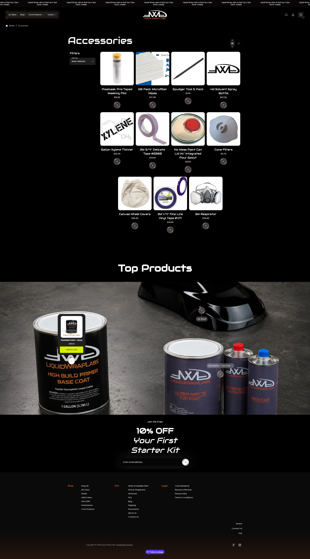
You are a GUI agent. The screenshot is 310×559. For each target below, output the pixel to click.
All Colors (85, 489)
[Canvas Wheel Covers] (135, 193)
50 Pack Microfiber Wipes (152, 91)
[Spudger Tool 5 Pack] (188, 68)
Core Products (87, 509)
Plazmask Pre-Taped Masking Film (117, 91)
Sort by (75, 58)
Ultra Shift (85, 501)
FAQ (130, 497)
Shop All (84, 486)
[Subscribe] (185, 462)
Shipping (132, 505)
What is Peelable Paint (138, 486)
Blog (130, 501)
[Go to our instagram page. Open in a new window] (239, 545)
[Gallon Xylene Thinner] (117, 129)
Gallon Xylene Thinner (117, 149)
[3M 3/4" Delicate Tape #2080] (152, 129)
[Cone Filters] (223, 129)
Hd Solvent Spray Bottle (223, 91)
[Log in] (293, 14)
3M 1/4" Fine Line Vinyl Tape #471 (170, 216)
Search (239, 523)
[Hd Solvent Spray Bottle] (223, 68)
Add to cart (71, 349)
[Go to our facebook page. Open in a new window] (233, 545)
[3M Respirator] (206, 193)
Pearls (84, 493)
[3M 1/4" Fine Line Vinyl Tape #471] (170, 193)
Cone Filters (223, 149)
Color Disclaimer (182, 486)
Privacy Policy (181, 493)
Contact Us (133, 517)
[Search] (286, 14)
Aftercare (132, 493)
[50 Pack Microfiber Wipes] (152, 68)
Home (11, 26)
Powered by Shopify (124, 545)
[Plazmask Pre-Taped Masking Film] (117, 68)
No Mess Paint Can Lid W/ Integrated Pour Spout (188, 153)
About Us (132, 513)
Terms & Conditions (184, 497)
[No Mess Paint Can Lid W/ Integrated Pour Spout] (188, 129)
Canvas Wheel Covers (135, 214)
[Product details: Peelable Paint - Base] (71, 361)
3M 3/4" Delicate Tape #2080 (152, 151)
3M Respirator (205, 214)
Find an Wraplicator (137, 489)
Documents (133, 509)
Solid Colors (86, 497)
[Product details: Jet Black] (201, 310)
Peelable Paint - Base (71, 340)
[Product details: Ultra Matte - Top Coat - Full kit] (220, 374)
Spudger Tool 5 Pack (188, 89)
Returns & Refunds (183, 489)
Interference (87, 505)
